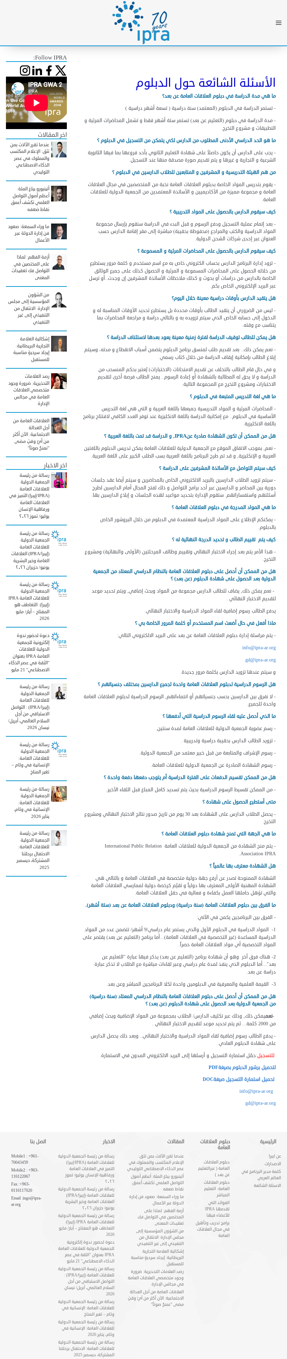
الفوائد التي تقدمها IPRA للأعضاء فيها (217, 1209)
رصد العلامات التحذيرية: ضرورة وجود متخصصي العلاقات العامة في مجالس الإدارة (156, 1278)
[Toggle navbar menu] (279, 22)
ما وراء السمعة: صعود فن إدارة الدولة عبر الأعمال (156, 1200)
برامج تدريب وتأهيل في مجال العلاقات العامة (213, 1229)
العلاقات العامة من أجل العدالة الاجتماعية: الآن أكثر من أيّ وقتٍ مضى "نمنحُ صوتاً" (156, 1298)
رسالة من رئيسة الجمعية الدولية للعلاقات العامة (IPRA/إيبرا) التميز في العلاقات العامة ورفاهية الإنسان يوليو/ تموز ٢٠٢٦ (86, 1168)
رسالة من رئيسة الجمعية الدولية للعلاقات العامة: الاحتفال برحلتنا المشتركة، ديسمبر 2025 (86, 1348)
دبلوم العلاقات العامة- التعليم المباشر (217, 1189)
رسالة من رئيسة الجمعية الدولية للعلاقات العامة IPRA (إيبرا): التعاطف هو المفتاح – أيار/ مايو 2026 (86, 1225)
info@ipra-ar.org (259, 647)
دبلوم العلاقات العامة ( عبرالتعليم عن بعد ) (214, 1168)
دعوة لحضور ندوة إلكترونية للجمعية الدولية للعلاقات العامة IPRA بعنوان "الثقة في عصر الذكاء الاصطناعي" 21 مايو (86, 1251)
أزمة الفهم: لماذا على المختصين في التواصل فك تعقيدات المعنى (161, 1217)
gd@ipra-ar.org (260, 1103)
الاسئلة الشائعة (267, 1186)
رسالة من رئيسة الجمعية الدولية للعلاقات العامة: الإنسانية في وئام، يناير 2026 (86, 1328)
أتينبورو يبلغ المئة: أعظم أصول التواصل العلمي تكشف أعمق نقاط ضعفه (157, 1183)
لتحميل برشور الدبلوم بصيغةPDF (242, 1067)
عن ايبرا (275, 1156)
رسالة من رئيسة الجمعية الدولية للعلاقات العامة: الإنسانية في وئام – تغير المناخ (86, 1308)
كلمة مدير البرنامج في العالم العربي (261, 1175)
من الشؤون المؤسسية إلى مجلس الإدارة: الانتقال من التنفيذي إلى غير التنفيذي (160, 1237)
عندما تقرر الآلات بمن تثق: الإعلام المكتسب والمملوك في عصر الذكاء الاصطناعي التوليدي (155, 1162)
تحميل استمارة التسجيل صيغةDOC (239, 1079)
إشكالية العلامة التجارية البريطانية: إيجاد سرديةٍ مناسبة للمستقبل (157, 1257)
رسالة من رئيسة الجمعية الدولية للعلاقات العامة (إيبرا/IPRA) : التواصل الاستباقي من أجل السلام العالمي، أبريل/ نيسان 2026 (86, 1281)
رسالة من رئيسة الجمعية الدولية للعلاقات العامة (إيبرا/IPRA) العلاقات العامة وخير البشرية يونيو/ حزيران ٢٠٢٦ (86, 1198)
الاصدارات (273, 1164)
